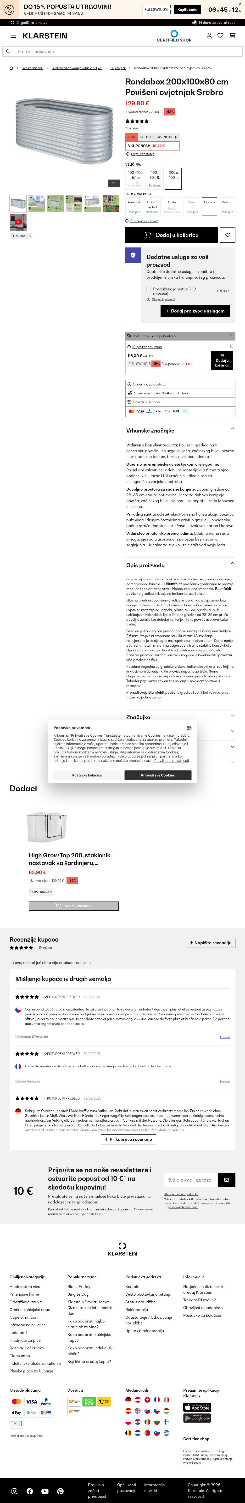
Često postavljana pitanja (148, 1294)
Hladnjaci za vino (25, 1286)
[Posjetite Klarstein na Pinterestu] (60, 1491)
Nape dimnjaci (23, 1317)
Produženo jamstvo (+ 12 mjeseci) (174, 291)
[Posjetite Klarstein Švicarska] (147, 1400)
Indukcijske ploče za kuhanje (35, 1363)
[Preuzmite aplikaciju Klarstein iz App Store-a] (197, 1407)
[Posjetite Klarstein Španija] (128, 1411)
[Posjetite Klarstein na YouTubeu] (45, 1491)
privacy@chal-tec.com (183, 1207)
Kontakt (132, 1286)
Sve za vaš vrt (32, 68)
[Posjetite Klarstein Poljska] (128, 1422)
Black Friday (78, 1286)
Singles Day (78, 1294)
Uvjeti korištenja (222, 1459)
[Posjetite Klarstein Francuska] (157, 1400)
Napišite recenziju (212, 942)
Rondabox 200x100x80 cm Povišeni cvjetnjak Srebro (172, 68)
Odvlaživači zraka (26, 1301)
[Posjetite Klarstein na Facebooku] (29, 1491)
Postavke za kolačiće (202, 1315)
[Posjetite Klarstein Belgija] (128, 1433)
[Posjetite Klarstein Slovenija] (157, 1433)
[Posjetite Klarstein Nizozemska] (138, 1433)
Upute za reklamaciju (144, 1330)
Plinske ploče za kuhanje (31, 1371)
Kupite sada (187, 9)
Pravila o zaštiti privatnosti (97, 1490)
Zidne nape (20, 1355)
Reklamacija (136, 1309)
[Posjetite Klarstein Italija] (166, 1400)
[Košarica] (232, 35)
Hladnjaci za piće (25, 1340)
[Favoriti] (220, 35)
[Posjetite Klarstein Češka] (157, 1411)
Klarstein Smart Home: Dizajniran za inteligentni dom (89, 1307)
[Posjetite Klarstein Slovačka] (147, 1411)
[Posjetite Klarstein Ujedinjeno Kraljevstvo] (138, 1411)
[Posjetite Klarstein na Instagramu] (14, 1491)
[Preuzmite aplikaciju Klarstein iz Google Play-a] (197, 1418)
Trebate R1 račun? (199, 1300)
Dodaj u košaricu (177, 235)
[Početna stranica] (16, 68)
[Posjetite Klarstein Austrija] (138, 1400)
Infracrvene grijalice (28, 1325)
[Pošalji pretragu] (8, 51)
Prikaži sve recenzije (130, 1139)
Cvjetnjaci (118, 68)
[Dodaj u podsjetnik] (227, 235)
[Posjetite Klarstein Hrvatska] (138, 1422)
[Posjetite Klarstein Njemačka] (128, 1400)
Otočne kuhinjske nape (30, 1309)
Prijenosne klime (24, 1294)
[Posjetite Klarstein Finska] (166, 1422)
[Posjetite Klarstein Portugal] (147, 1433)
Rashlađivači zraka (27, 1348)
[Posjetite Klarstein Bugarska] (157, 1422)
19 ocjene (132, 128)
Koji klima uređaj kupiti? (89, 1361)
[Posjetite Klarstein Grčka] (166, 1433)
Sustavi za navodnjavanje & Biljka (77, 68)
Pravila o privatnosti (196, 1459)
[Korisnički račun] (209, 35)
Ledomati (18, 1332)
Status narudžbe (140, 1301)
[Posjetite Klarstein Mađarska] (166, 1411)
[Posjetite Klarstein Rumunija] (147, 1422)
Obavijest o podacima (203, 1307)
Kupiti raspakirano (147, 347)
